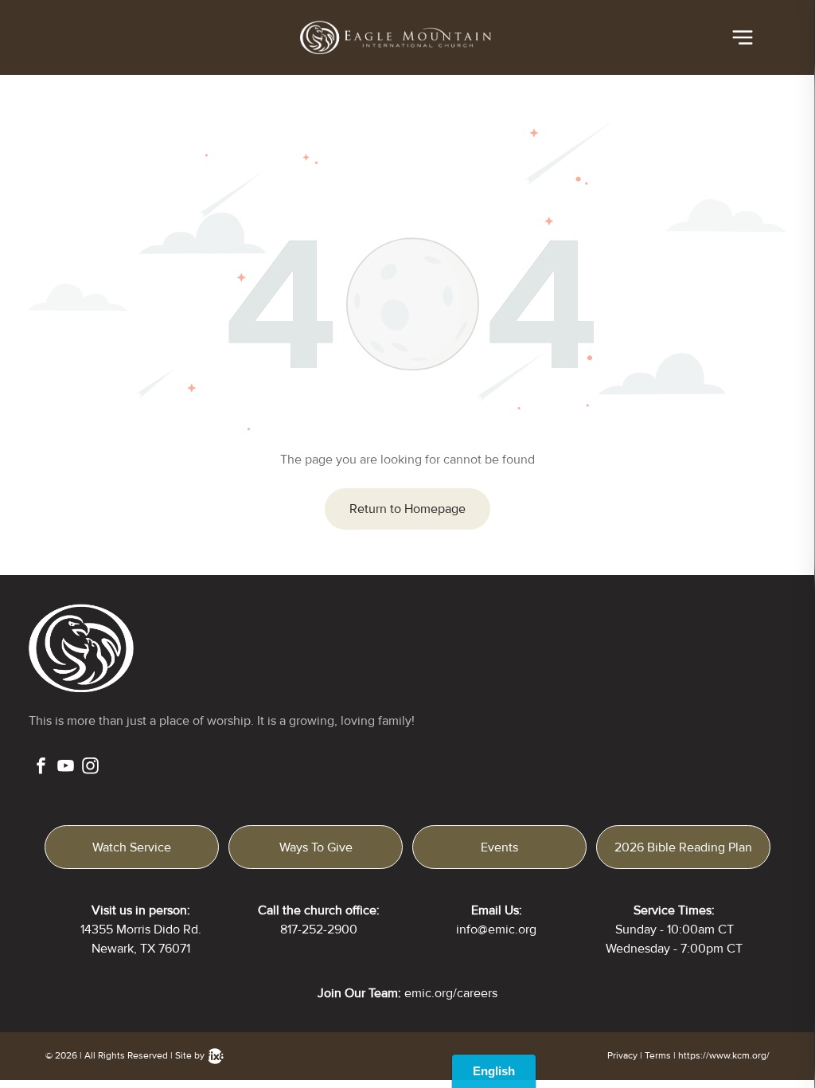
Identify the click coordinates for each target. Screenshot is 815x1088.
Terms (658, 1056)
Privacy (622, 1056)
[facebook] (41, 767)
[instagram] (90, 767)
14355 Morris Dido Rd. (140, 929)
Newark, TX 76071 (141, 949)
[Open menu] (743, 37)
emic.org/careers (450, 993)
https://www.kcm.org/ (724, 1056)
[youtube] (65, 767)
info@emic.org (496, 929)
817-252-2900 (318, 929)
